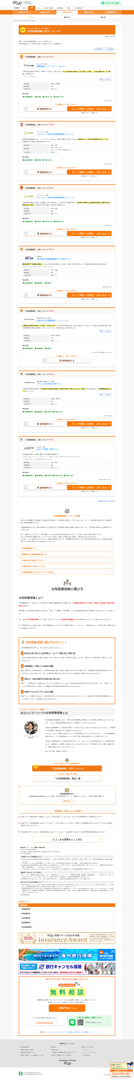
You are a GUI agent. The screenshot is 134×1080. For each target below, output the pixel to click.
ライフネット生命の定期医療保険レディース (55, 134)
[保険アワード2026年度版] (67, 938)
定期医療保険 (25, 909)
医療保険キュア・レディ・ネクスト (51, 66)
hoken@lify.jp (44, 1022)
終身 (45, 12)
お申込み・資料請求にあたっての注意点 (61, 1055)
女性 (67, 12)
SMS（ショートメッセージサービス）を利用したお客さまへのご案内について (68, 1032)
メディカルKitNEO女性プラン (49, 384)
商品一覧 (103, 17)
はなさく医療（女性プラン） (49, 449)
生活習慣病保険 (26, 927)
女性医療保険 (25, 918)
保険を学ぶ (67, 17)
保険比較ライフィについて (67, 1043)
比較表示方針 (54, 1049)
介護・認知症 (49, 8)
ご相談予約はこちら (67, 1008)
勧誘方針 (53, 1047)
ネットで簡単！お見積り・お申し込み (89, 109)
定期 (23, 12)
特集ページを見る (105, 79)
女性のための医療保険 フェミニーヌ (52, 320)
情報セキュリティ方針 (87, 1047)
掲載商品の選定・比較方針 (105, 501)
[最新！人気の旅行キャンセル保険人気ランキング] (67, 969)
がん (39, 8)
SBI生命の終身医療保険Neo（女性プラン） (54, 259)
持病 (68, 8)
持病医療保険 (25, 922)
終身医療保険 (25, 913)
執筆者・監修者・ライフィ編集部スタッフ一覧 (32, 1055)
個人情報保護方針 (25, 1047)
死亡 (24, 8)
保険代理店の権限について (27, 1052)
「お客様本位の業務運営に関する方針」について (63, 1052)
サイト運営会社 (86, 1055)
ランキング (31, 17)
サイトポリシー (86, 1049)
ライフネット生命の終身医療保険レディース (55, 198)
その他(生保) (78, 8)
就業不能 (60, 8)
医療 (31, 8)
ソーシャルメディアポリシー (89, 1052)
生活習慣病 (111, 12)
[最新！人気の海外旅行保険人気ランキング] (67, 955)
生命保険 (16, 8)
